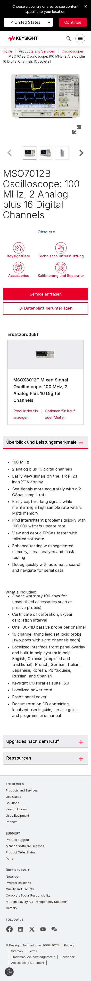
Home (7, 51)
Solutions (12, 803)
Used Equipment (17, 815)
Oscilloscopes (73, 51)
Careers (11, 908)
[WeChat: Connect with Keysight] (54, 929)
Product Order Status (20, 852)
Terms (32, 951)
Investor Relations (18, 883)
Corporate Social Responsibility (28, 895)
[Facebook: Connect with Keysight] (9, 929)
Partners (11, 822)
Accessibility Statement (27, 963)
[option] (29, 153)
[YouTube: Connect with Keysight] (43, 929)
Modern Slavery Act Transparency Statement (37, 902)
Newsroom (13, 876)
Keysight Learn (16, 809)
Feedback (68, 957)
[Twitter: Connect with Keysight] (31, 929)
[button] (45, 95)
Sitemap (17, 951)
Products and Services (37, 51)
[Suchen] (69, 38)
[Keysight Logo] (24, 38)
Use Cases (13, 796)
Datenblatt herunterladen (48, 308)
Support (13, 833)
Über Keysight (18, 870)
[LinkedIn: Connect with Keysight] (20, 929)
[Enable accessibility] (9, 971)
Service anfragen (46, 294)
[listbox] (45, 153)
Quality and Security (20, 889)
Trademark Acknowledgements (33, 957)
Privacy (69, 945)
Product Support (17, 840)
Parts (9, 858)
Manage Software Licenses (25, 846)
